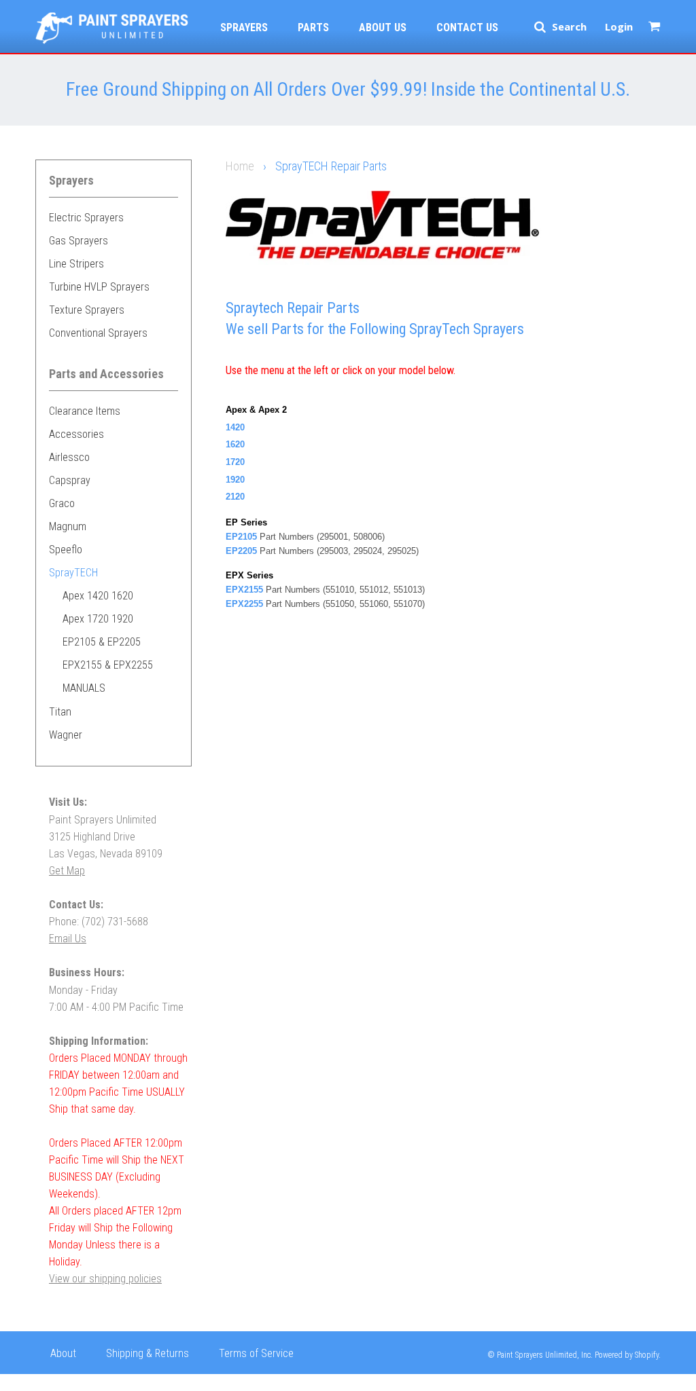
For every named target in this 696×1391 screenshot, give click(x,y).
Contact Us (467, 27)
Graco (62, 503)
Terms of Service (256, 1353)
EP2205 (241, 551)
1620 (235, 444)
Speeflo (65, 549)
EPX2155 (244, 590)
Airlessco (69, 457)
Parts (313, 27)
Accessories (76, 434)
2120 (235, 497)
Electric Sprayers (86, 217)
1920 (235, 480)
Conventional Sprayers (98, 333)
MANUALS (84, 688)
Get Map (67, 870)
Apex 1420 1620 (98, 595)
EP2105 (241, 537)
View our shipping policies (105, 1278)
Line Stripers (76, 263)
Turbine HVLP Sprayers (99, 286)
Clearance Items (84, 411)
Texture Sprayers (86, 309)
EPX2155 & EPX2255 (108, 665)
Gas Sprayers (78, 240)
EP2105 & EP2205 (102, 641)
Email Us (67, 938)
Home (240, 166)
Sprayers (244, 27)
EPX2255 (244, 604)
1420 (235, 427)
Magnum (67, 526)
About (63, 1353)
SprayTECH (73, 572)
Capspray (69, 480)
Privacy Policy (80, 1380)
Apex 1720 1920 (98, 618)
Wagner (65, 734)
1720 (235, 462)
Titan (60, 711)
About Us (382, 27)
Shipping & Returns (147, 1353)
